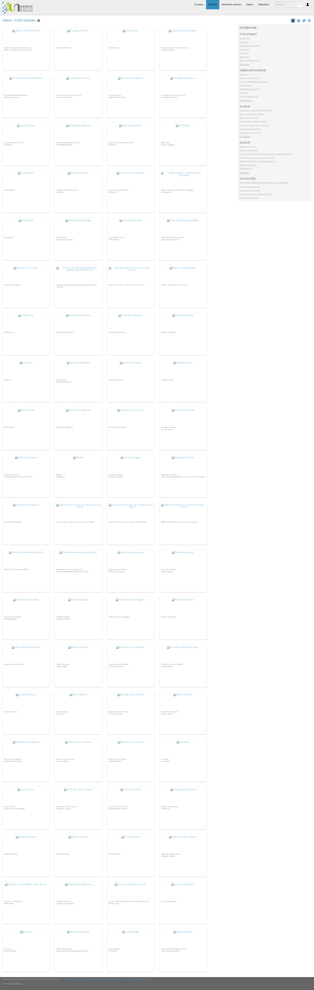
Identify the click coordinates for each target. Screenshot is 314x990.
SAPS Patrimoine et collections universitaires (101, 979)
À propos (199, 4)
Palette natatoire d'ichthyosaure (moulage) (177, 190)
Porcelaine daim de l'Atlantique (15, 95)
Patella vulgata (61, 666)
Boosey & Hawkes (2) (249, 151)
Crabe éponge (114, 949)
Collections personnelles (250, 191)
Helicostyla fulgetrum (64, 427)
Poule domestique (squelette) (172, 237)
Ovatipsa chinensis (63, 48)
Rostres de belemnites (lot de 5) (121, 143)
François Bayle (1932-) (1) (250, 129)
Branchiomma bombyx (65, 332)
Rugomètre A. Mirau (169, 475)
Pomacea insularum (168, 617)
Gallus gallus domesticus (170, 240)
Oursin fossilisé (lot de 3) (13, 143)
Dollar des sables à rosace (66, 807)
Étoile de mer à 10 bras (118, 759)
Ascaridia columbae (116, 477)
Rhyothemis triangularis (13, 522)
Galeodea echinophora (117, 97)
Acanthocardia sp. (11, 712)
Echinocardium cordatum (118, 809)
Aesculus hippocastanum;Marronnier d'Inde (72, 572)
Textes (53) (244, 57)
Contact (127, 979)
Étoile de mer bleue (11, 475)
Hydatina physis (167, 380)
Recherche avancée (231, 4)
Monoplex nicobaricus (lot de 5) (173, 95)
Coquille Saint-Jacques (169, 712)
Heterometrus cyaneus (118, 569)
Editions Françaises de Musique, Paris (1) (257, 158)
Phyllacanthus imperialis (12, 761)
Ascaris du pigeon (115, 475)
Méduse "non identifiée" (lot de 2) (174, 285)
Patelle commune (63, 664)
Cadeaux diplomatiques (250, 187)
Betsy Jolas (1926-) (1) (249, 118)
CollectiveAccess (16, 983)
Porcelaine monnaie (168, 427)
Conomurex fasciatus (64, 97)
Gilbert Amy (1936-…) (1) (250, 133)
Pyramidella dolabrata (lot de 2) (68, 143)
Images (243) (245, 39)
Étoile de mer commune (65, 759)
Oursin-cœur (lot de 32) (118, 807)
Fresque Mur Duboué (12, 285)
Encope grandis (115, 854)
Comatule (164, 759)
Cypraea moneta (167, 429)
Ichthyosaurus (166, 192)
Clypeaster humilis (167, 856)
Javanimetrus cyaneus (117, 572)
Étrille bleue (165, 143)
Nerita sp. (8, 380)
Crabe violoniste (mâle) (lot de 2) (173, 949)
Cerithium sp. (9, 332)
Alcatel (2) (244, 93)
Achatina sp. (165, 809)
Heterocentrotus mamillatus (14, 809)
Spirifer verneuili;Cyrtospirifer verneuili (18, 50)
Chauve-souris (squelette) (119, 190)
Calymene (60, 192)
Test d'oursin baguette (12, 759)
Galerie (249, 4)
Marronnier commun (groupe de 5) (69, 569)
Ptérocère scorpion (168, 569)
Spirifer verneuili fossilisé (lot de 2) (17, 48)
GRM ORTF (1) (246, 169)
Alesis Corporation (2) (249, 97)
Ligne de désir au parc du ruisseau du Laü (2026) (75, 522)
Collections (263, 4)
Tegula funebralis (62, 854)
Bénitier (59, 475)
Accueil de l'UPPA (70, 979)
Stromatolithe (9, 190)
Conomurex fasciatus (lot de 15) (68, 95)
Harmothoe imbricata (117, 332)
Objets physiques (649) (249, 46)
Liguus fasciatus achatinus (14, 664)
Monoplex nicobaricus (169, 97)
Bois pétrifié (8, 237)
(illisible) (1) (244, 75)
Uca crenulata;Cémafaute (170, 951)
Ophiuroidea (8, 903)
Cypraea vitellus (167, 666)
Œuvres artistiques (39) (249, 61)
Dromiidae (112, 951)
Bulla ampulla (9, 427)
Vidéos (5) (244, 42)
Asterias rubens (62, 761)
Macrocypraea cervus (12, 97)
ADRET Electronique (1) (250, 89)
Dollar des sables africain (170, 854)
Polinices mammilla (168, 332)
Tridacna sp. (60, 477)
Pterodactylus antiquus (64, 240)
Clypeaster (8, 145)
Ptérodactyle (61, 237)
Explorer (213, 4)
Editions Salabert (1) (248, 165)
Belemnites (113, 145)
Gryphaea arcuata (167, 50)
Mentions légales (142, 979)
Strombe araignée (63, 617)
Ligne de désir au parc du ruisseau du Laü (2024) (127, 522)
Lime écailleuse (62, 712)
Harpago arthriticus (63, 619)
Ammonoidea (114, 240)
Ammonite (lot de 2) (116, 237)
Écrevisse (7, 949)
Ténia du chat (61, 380)
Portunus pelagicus (168, 145)
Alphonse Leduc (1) (248, 147)
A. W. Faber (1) (246, 86)
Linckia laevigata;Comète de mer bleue (18, 477)
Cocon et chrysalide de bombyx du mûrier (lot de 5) (128, 901)
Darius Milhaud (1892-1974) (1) (253, 122)
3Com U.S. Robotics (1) (249, 78)
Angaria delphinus (11, 854)
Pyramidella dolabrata (64, 145)
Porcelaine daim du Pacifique (172, 664)
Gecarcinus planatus (168, 901)
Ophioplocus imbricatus (65, 903)
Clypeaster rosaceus (63, 809)
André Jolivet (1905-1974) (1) (252, 114)
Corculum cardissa (115, 714)
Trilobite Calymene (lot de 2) (67, 190)
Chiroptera (113, 192)
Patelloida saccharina (116, 666)
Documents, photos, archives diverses (256, 194)
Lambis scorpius (167, 572)
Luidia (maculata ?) (115, 761)
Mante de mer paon (64, 949)
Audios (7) (244, 53)
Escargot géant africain (170, 807)
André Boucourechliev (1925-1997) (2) (256, 111)
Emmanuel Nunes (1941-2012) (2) (254, 126)
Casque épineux (115, 95)
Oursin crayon (9, 807)
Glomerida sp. (114, 48)
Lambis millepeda (10, 619)
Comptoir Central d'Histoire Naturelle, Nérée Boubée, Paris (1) (266, 154)
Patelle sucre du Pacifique (118, 664)
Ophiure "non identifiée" (13, 901)
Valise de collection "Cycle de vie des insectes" (127, 285)
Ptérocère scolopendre (13, 617)
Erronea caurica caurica (117, 427)
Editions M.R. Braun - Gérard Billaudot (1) (257, 162)
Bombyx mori (114, 903)
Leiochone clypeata (116, 380)
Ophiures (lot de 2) (63, 901)
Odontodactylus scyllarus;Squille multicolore (72, 951)
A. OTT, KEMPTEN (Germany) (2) (254, 82)
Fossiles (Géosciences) (249, 198)
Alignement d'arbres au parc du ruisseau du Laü (179, 522)
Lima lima (59, 714)
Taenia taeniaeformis (63, 382)
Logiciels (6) (244, 50)
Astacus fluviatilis (10, 951)
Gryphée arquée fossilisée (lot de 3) (175, 48)
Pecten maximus (167, 714)
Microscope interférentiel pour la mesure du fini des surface (183, 477)
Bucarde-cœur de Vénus (118, 712)
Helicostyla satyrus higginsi (119, 617)
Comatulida (165, 761)
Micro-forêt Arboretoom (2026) (16, 569)
